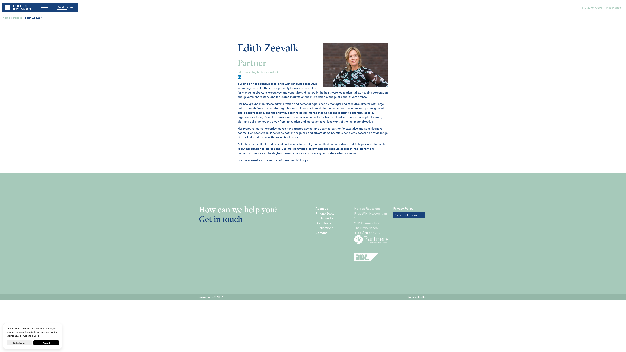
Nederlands (613, 7)
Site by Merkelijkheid (417, 296)
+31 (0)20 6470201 (590, 7)
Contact (321, 232)
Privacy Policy (403, 208)
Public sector (324, 218)
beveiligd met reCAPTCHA (211, 296)
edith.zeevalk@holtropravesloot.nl (259, 72)
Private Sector (325, 213)
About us (321, 208)
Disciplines (323, 223)
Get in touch (221, 219)
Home (6, 17)
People (17, 17)
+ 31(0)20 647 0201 (367, 232)
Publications (324, 228)
